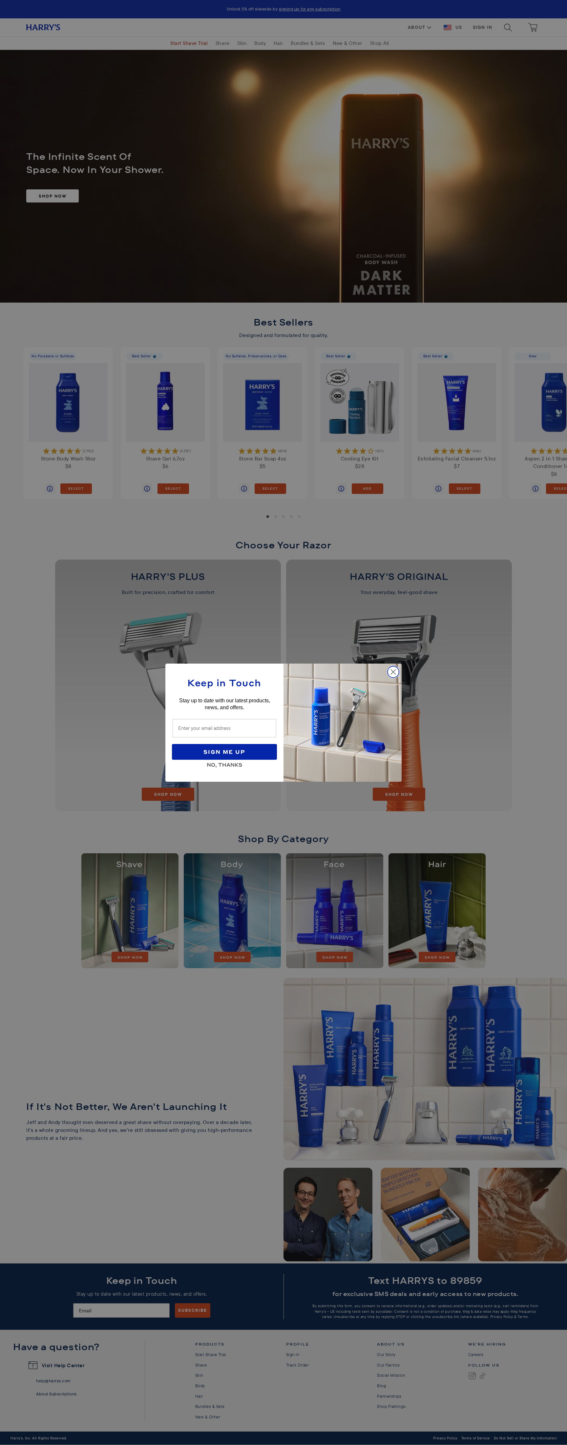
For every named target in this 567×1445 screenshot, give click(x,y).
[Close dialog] (393, 672)
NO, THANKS (224, 763)
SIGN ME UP (224, 751)
